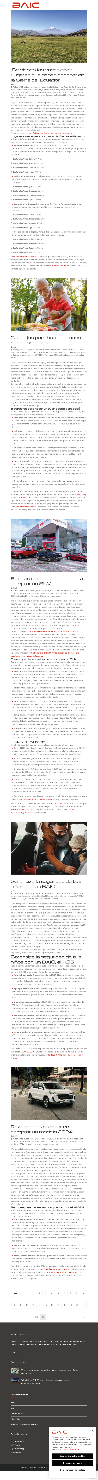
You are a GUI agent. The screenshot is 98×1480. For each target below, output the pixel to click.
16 (52, 1305)
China (56, 89)
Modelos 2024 (61, 352)
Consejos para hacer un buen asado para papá (46, 340)
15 (46, 1305)
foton (62, 89)
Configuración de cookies (72, 1470)
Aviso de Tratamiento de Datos (25, 1424)
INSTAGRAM (61, 1272)
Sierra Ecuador (68, 92)
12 (27, 1305)
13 (33, 1305)
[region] (72, 1452)
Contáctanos (17, 1413)
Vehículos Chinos (76, 95)
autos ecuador (42, 87)
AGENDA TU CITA (59, 266)
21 (83, 1305)
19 (71, 1305)
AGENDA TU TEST (18, 809)
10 (15, 1305)
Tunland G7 (26, 497)
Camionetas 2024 (70, 349)
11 (20, 1305)
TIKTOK (78, 1272)
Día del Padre (42, 352)
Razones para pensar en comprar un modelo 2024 (42, 1129)
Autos (16, 347)
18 (65, 1305)
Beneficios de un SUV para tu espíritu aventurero (50, 133)
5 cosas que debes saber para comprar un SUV (47, 581)
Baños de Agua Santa (64, 87)
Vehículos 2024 (61, 95)
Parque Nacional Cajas (26, 92)
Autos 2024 (18, 87)
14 (40, 1305)
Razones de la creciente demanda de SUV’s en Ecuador (53, 631)
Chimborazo (47, 89)
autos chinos (29, 87)
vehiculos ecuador (19, 97)
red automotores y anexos (49, 92)
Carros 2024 (21, 89)
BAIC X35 (81, 494)
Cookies (65, 1449)
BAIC (15, 84)
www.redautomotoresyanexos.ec (37, 799)
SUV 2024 (79, 92)
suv (76, 593)
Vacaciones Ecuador (44, 95)
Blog (12, 1408)
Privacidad (15, 1419)
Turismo (14, 95)
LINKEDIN (70, 1272)
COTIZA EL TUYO (30, 1052)
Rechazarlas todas (72, 1463)
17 (58, 1305)
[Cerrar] (93, 1431)
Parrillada (73, 352)
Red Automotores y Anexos (25, 256)
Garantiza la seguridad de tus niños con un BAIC (46, 883)
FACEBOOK (50, 1272)
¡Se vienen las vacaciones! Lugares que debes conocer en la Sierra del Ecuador (47, 75)
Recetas (81, 352)
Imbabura (70, 89)
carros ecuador (34, 89)
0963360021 (16, 1445)
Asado (15, 349)
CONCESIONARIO (55, 1055)
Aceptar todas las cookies (72, 1456)
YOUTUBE (15, 1275)
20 (77, 1305)
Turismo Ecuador (26, 95)
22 (36, 1316)
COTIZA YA (56, 803)
